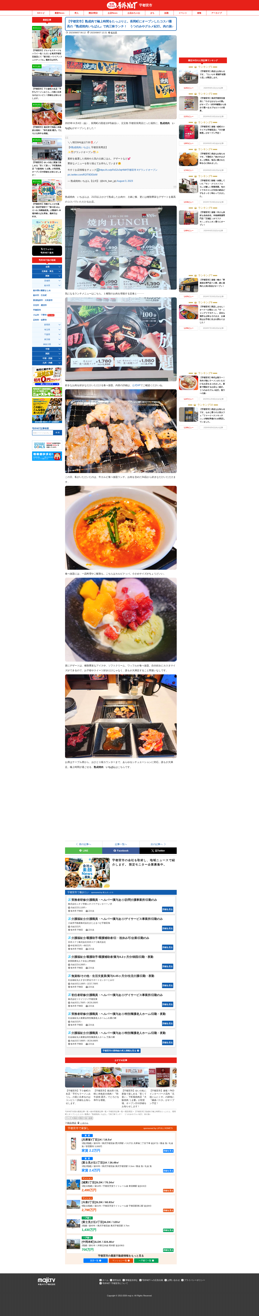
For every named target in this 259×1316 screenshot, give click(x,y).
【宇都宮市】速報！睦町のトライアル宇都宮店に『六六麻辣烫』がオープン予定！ (212, 130)
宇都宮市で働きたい (78, 892)
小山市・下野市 (43, 315)
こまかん (84, 1123)
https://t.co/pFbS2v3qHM (112, 169)
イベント (183, 13)
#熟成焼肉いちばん (80, 147)
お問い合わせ (173, 1280)
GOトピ (41, 13)
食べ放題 (88, 1118)
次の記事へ (157, 844)
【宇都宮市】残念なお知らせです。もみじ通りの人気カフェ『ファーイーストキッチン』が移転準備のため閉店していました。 (212, 415)
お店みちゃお (134, 13)
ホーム (105, 1280)
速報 (199, 13)
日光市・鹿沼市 (40, 305)
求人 (76, 13)
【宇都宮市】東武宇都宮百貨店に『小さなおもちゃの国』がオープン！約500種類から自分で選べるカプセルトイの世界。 (213, 104)
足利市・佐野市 (40, 320)
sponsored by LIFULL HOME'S (158, 1128)
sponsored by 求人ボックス (102, 892)
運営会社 (117, 1280)
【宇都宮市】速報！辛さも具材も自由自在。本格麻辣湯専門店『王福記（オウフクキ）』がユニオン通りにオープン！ (212, 218)
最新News (59, 13)
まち (152, 13)
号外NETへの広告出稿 (152, 1280)
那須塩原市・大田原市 (43, 300)
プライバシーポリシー (194, 1280)
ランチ (68, 1118)
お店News (113, 13)
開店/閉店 (93, 13)
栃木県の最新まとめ (42, 290)
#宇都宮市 (130, 169)
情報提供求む (131, 1280)
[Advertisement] (203, 37)
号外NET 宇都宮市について (115, 1283)
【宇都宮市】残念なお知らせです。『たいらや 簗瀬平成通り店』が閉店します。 (213, 74)
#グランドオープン (147, 169)
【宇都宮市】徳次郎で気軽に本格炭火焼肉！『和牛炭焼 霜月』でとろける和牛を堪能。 (47, 130)
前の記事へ (85, 844)
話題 (166, 13)
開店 (81, 1118)
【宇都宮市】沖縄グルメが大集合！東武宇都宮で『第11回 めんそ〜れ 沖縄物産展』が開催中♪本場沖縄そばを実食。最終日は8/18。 (46, 210)
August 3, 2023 (125, 181)
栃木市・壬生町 (40, 295)
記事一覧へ (121, 844)
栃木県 (114, 32)
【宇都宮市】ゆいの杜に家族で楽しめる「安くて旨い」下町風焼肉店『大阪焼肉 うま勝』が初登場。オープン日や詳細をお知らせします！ (47, 168)
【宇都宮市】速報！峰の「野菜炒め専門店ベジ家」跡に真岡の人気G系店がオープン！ (212, 283)
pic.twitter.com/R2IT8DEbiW (82, 174)
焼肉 (75, 1118)
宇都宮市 (145, 5)
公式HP (136, 385)
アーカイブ (216, 13)
